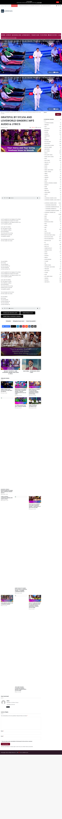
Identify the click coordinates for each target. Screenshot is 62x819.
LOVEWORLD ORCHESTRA (50, 204)
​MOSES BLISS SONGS (49, 221)
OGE (45, 229)
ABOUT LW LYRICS (53, 35)
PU (45, 242)
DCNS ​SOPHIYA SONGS (49, 145)
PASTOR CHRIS (48, 233)
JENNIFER (46, 177)
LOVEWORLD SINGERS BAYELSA (52, 206)
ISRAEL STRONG (48, 171)
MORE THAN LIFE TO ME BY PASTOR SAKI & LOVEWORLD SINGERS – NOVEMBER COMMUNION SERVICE (21, 590)
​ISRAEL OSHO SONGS (49, 169)
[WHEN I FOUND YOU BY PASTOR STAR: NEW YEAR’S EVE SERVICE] (7, 384)
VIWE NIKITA (47, 281)
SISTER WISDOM (48, 259)
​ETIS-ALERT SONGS (48, 154)
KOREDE (46, 188)
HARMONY (47, 164)
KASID (46, 181)
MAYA (46, 218)
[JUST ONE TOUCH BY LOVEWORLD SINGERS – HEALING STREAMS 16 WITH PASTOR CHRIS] (21, 640)
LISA (45, 196)
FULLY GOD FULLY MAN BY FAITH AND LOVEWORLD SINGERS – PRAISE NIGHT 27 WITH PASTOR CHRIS (35, 505)
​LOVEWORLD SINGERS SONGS (10, 112)
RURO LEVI (47, 246)
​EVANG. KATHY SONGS (49, 156)
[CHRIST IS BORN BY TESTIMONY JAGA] (35, 400)
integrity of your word (19, 321)
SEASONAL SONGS (17, 35)
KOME (46, 186)
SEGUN (46, 253)
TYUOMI (46, 272)
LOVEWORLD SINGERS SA (50, 208)
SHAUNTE (46, 255)
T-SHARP (46, 261)
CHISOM (46, 132)
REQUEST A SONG (35, 35)
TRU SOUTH (47, 270)
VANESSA (46, 278)
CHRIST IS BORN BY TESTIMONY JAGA (33, 406)
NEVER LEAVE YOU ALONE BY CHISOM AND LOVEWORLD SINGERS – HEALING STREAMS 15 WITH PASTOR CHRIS (20, 391)
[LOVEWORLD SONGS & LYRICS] (6, 11)
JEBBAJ (46, 173)
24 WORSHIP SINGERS (49, 122)
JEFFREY (46, 175)
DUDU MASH (47, 149)
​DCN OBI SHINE (48, 141)
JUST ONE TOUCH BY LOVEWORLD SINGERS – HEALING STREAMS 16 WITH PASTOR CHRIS (20, 688)
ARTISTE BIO (47, 128)
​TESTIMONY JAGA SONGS (50, 266)
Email (2, 736)
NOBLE (46, 225)
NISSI (46, 223)
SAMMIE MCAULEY (48, 248)
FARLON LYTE (47, 162)
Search (45, 112)
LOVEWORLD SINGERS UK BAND (52, 210)
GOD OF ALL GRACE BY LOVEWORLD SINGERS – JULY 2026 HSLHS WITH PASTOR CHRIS (35, 5)
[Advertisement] (31, 24)
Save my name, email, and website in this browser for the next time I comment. (17, 741)
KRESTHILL (47, 190)
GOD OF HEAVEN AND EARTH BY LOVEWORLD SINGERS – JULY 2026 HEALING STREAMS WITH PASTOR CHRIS (13, 344)
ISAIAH (46, 167)
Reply (8, 706)
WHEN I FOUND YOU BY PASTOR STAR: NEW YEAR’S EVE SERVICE (6, 390)
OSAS (46, 231)
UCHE (46, 274)
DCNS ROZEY (47, 143)
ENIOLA (46, 152)
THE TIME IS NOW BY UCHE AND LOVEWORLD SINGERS (20, 406)
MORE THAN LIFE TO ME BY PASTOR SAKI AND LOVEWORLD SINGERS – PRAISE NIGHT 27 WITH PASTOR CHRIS (34, 392)
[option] (21, 344)
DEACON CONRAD (48, 147)
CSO (45, 137)
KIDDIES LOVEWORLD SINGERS (51, 182)
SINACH (46, 257)
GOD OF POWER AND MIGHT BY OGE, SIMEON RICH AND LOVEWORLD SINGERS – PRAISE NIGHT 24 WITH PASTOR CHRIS (35, 605)
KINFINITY (47, 184)
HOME (3, 35)
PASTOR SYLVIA (48, 240)
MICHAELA (47, 219)
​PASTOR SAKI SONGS (49, 236)
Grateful (9, 321)
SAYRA (46, 251)
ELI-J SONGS (47, 151)
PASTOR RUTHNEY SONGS (50, 234)
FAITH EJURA (47, 160)
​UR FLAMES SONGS (48, 276)
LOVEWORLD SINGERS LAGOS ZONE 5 (52, 199)
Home (3, 112)
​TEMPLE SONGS (48, 265)
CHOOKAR (47, 134)
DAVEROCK (47, 139)
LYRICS (46, 214)
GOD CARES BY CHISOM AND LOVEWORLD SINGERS (7, 603)
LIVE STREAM (44, 35)
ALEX (46, 126)
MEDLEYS (9, 35)
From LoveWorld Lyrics (24, 752)
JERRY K (46, 179)
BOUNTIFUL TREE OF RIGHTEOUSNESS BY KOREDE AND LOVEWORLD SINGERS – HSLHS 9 (7, 491)
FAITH (46, 158)
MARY (46, 216)
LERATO (46, 194)
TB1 (45, 263)
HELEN (46, 166)
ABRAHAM (47, 124)
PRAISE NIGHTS (26, 35)
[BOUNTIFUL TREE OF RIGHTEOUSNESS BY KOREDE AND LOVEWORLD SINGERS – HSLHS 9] (7, 442)
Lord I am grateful (31, 321)
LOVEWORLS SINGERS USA (50, 212)
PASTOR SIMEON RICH (49, 238)
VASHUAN (46, 280)
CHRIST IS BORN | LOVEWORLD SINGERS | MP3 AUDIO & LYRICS (7, 498)
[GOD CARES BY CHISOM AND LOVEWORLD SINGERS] (7, 598)
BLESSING (47, 130)
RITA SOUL (47, 244)
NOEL (46, 227)
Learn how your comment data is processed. (24, 746)
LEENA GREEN (47, 192)
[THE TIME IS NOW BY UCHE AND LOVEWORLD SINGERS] (21, 400)
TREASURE (47, 268)
